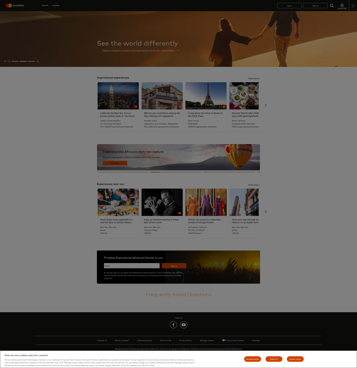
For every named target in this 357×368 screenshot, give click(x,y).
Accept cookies (295, 359)
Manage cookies (252, 359)
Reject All (274, 359)
